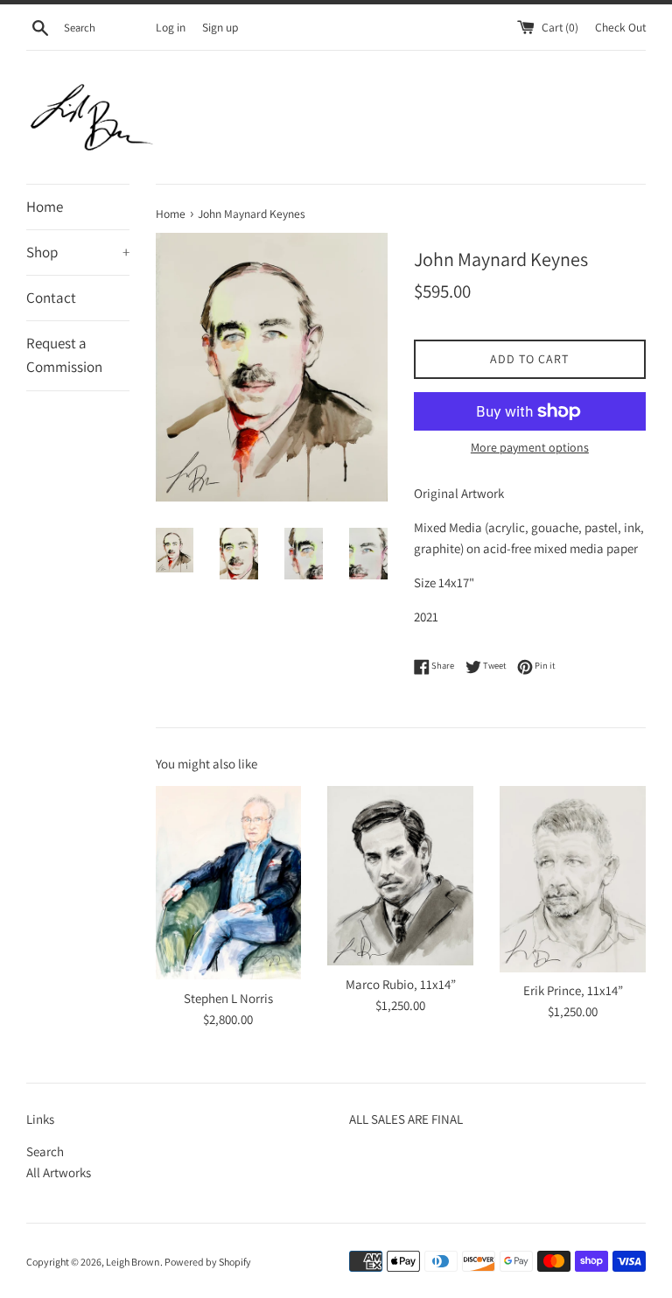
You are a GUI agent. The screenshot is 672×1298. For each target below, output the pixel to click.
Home (44, 206)
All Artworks (58, 1172)
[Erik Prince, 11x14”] (573, 879)
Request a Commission (64, 354)
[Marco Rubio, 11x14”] (400, 875)
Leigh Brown (133, 1261)
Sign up (220, 27)
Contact (51, 297)
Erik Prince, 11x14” (573, 990)
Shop (78, 252)
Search (45, 1151)
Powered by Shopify (207, 1261)
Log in (171, 27)
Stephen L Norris (228, 998)
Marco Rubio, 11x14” (401, 984)
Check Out (620, 27)
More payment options (530, 447)
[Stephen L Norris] (229, 882)
